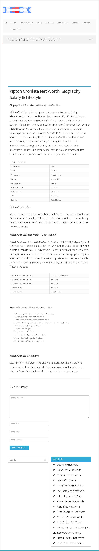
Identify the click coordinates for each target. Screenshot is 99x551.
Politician (75, 23)
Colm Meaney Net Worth (70, 485)
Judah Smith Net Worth (69, 469)
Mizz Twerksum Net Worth (71, 511)
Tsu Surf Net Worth (67, 480)
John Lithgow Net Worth (69, 496)
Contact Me (16, 29)
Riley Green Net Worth (69, 475)
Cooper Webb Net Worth (70, 517)
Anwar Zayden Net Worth (70, 501)
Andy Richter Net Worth (69, 522)
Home (13, 23)
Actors (39, 23)
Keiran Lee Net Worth (68, 506)
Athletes (86, 23)
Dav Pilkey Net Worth (68, 464)
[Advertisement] (49, 64)
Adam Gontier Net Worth (70, 543)
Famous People (26, 23)
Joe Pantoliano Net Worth (70, 490)
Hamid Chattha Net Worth (70, 537)
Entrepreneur (62, 23)
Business (49, 23)
